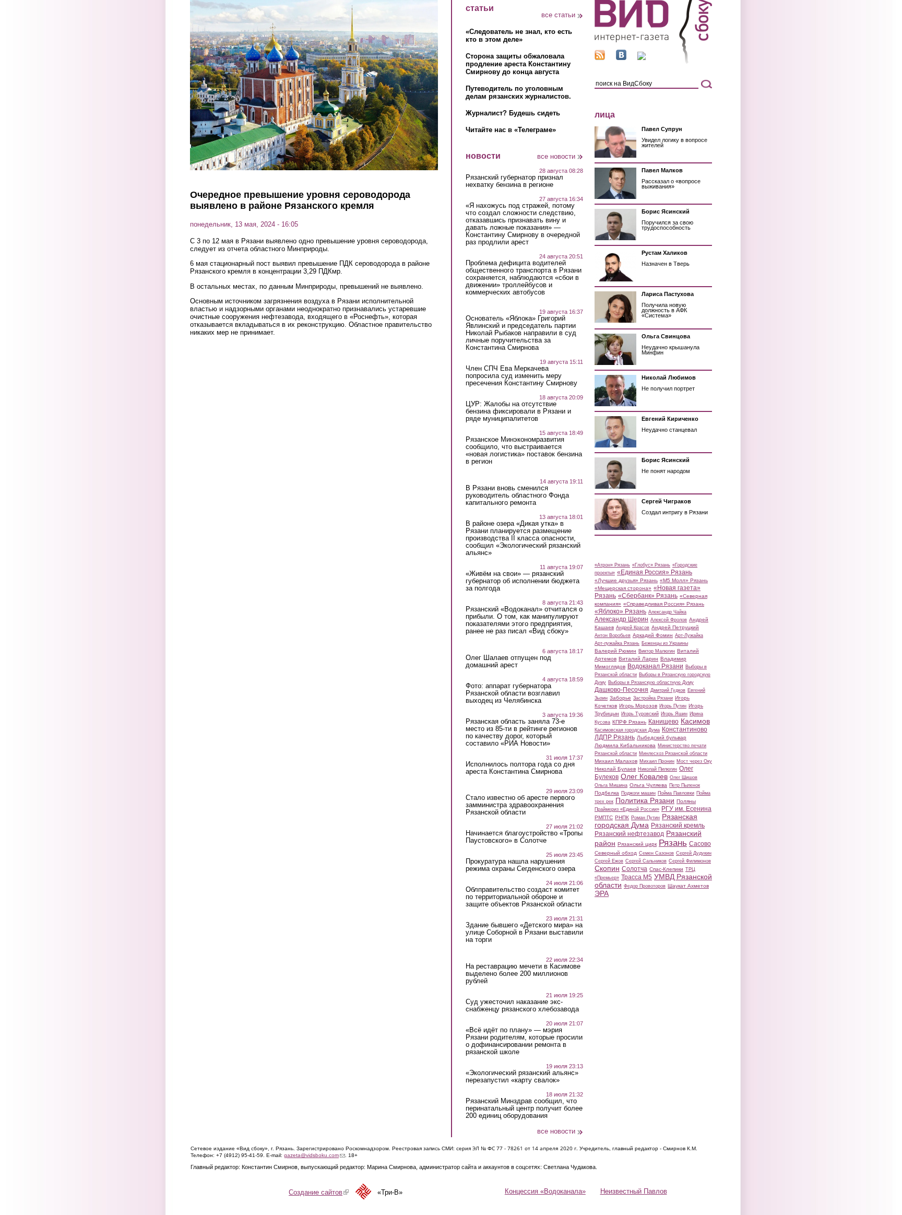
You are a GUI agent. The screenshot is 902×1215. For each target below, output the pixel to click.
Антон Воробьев (613, 635)
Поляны (686, 801)
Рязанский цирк (637, 844)
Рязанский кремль (678, 825)
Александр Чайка (667, 612)
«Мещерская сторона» (623, 588)
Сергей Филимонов (690, 861)
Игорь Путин (672, 706)
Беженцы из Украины (665, 643)
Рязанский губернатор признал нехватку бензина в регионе (514, 181)
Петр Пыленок (684, 785)
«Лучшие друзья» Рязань (626, 580)
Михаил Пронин (656, 761)
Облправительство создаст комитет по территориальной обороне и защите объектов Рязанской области (523, 897)
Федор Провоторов (645, 886)
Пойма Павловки (676, 793)
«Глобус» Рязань (651, 565)
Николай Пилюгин (657, 769)
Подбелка (607, 793)
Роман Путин (645, 817)
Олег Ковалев (644, 776)
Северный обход (616, 853)
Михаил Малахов (616, 761)
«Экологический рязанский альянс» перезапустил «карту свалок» (522, 1076)
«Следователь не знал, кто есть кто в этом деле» (519, 35)
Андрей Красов (632, 627)
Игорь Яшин (674, 713)
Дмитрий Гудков (667, 690)
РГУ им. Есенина (686, 808)
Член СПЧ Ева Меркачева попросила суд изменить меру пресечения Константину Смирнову (521, 376)
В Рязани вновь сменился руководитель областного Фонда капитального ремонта (517, 495)
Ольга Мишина (611, 785)
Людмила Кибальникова (625, 745)
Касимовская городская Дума (627, 730)
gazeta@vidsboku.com (314, 1155)
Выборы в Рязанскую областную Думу (651, 682)
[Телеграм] (641, 58)
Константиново (684, 729)
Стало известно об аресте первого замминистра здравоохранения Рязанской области (520, 805)
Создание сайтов (319, 1192)
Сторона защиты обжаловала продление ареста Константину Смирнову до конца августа (518, 64)
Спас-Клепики (666, 869)
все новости (556, 156)
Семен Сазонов (656, 853)
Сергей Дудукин (693, 853)
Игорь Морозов (638, 706)
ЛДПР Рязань (615, 737)
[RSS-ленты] (600, 58)
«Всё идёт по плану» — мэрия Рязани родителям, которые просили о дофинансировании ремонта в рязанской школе (524, 1041)
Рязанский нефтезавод (629, 833)
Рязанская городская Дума (646, 820)
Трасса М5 (636, 877)
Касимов (695, 721)
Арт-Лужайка (689, 635)
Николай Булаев (615, 769)
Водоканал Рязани (655, 666)
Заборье (620, 698)
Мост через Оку (694, 761)
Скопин (607, 868)
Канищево (663, 721)
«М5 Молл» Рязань (684, 580)
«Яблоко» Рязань (620, 611)
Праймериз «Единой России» (627, 809)
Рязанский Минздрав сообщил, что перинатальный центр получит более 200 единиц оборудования (524, 1108)
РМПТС (604, 817)
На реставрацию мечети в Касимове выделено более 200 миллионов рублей (523, 974)
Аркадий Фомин (653, 635)
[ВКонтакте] (621, 58)
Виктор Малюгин (656, 651)
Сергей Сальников (646, 861)
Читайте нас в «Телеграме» (511, 130)
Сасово (700, 843)
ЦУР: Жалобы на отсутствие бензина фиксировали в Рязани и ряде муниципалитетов (518, 411)
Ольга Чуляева (648, 785)
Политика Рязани (644, 800)
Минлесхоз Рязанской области (673, 753)
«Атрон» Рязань (612, 565)
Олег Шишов (683, 777)
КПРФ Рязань (629, 722)
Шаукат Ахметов (688, 886)
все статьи (558, 15)
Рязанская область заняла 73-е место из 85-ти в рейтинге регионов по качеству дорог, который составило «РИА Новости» (521, 732)
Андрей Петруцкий (675, 627)
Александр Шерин (621, 619)
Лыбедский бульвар (661, 737)
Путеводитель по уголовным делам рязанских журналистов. (518, 92)
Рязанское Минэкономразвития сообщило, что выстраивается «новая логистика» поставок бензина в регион (524, 450)
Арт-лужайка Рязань (617, 643)
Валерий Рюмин (615, 651)
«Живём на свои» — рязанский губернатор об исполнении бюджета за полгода (522, 581)
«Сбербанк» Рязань (648, 595)
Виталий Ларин (638, 659)
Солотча (634, 868)
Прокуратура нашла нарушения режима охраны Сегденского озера (520, 865)
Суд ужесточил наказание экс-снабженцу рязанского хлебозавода (522, 1005)
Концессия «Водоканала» (545, 1191)
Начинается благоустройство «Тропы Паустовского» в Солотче (524, 837)
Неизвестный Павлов (633, 1191)
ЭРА (602, 893)
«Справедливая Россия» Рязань (663, 604)
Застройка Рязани (653, 698)
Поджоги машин (638, 793)
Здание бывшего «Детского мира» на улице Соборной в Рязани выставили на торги (524, 932)
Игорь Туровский (640, 713)
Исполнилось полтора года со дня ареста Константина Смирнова (520, 768)
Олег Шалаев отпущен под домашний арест (508, 661)
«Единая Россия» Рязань (654, 572)
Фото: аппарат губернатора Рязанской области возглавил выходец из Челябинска (513, 693)
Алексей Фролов (668, 619)
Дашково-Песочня (621, 689)
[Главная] (653, 62)
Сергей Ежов (609, 861)
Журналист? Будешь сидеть (513, 113)
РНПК (622, 817)
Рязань (673, 842)
